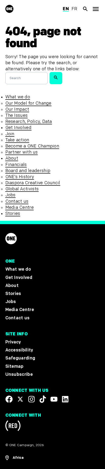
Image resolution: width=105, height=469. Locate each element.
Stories (12, 213)
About (11, 158)
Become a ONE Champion (32, 146)
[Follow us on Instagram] (31, 399)
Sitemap (14, 366)
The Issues (16, 115)
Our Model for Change (28, 103)
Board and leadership (28, 170)
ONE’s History (19, 176)
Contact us (17, 201)
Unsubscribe (19, 374)
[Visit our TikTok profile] (42, 399)
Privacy (13, 342)
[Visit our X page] (20, 399)
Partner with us (21, 152)
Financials (16, 164)
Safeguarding (20, 358)
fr (74, 8)
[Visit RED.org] (13, 426)
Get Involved (18, 127)
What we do (17, 97)
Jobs (10, 195)
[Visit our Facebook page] (9, 399)
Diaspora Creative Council (32, 182)
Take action (17, 140)
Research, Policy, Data (28, 121)
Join (9, 134)
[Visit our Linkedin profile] (65, 399)
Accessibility (19, 350)
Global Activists (22, 189)
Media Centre (19, 207)
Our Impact (17, 109)
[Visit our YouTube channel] (54, 399)
